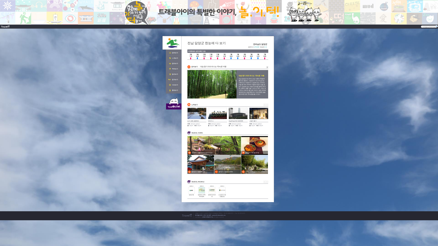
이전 (265, 105)
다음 (267, 105)
